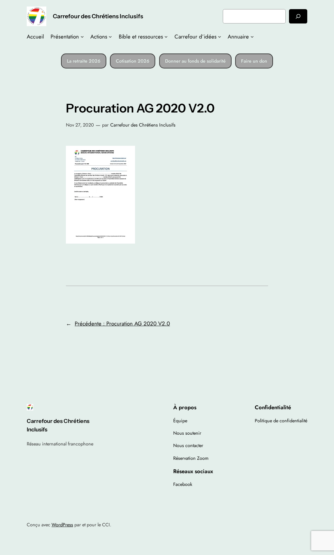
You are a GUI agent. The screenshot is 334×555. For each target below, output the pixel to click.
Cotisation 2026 (132, 61)
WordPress (62, 524)
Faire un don (254, 61)
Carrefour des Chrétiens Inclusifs (98, 16)
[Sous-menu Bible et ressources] (166, 36)
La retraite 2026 (83, 61)
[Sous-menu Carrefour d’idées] (219, 36)
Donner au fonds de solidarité (195, 61)
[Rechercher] (298, 16)
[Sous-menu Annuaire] (252, 36)
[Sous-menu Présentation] (82, 36)
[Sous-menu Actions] (110, 36)
